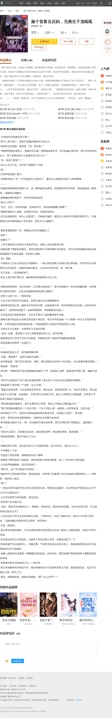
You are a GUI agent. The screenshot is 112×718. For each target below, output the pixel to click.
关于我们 (3, 686)
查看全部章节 (7, 122)
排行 (42, 3)
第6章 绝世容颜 (8, 118)
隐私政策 (22, 686)
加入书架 (68, 41)
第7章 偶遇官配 (66, 113)
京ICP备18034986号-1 (24, 708)
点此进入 (79, 700)
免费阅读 (44, 41)
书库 (35, 3)
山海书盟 (29, 678)
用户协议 (13, 686)
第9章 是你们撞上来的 (69, 109)
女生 (10, 11)
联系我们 (32, 686)
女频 (28, 3)
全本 (49, 3)
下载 (86, 41)
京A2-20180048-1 (7, 708)
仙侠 (17, 11)
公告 (56, 3)
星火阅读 (12, 678)
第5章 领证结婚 (66, 118)
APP (63, 3)
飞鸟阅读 (20, 678)
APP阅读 (39, 47)
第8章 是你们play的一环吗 (13, 113)
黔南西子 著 (36, 26)
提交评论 (18, 661)
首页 (21, 3)
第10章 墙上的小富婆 (11, 109)
